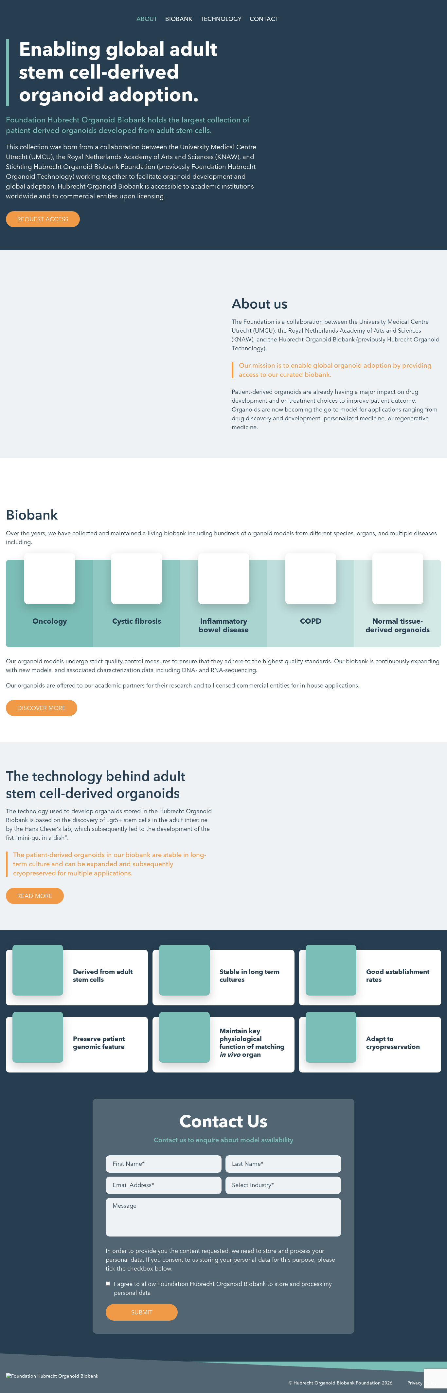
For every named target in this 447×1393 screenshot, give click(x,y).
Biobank (178, 19)
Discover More (41, 708)
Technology (221, 19)
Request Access (42, 219)
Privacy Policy (422, 1383)
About (146, 19)
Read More (34, 896)
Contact (264, 19)
